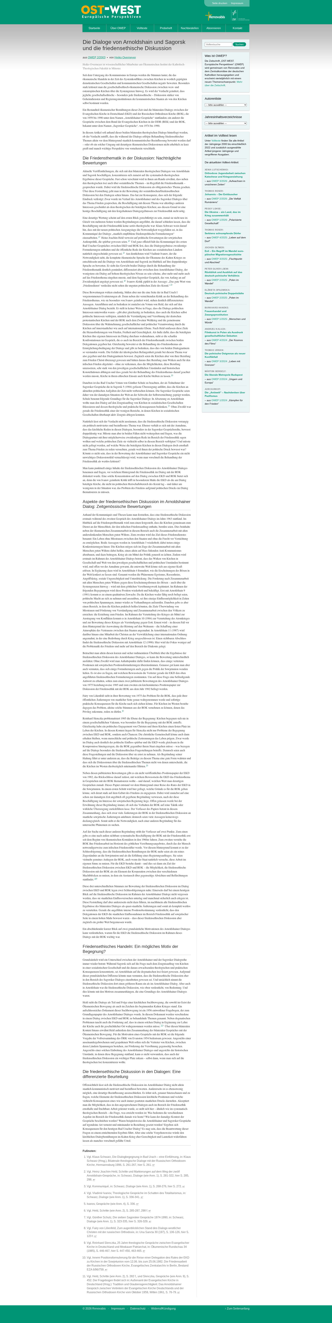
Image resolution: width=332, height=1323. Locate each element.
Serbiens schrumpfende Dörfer (223, 233)
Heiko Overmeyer (125, 57)
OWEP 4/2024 (219, 340)
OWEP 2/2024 (219, 379)
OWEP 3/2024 (219, 361)
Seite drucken (219, 3)
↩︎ (153, 1164)
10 (95, 878)
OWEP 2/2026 (219, 198)
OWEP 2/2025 (219, 280)
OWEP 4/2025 (219, 237)
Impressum (237, 3)
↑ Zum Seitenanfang (237, 1308)
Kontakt (237, 28)
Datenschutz (138, 1308)
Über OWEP (118, 28)
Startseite (94, 28)
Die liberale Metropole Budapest (224, 374)
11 (162, 1025)
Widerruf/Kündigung (163, 1308)
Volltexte (142, 28)
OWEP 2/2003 (96, 57)
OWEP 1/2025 (219, 319)
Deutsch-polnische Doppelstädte (224, 293)
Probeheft (166, 28)
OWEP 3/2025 (219, 258)
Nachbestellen (190, 28)
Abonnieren (213, 28)
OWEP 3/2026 (219, 181)
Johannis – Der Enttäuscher (221, 194)
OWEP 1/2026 (219, 219)
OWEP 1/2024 (219, 400)
